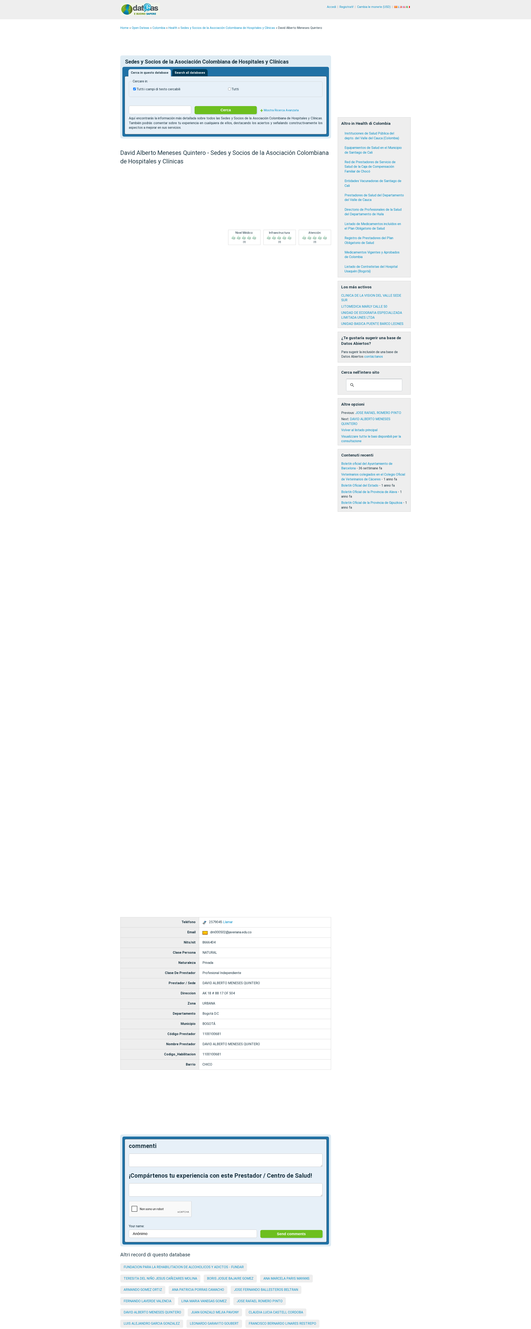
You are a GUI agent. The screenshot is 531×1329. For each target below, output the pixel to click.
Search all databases (190, 73)
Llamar (228, 922)
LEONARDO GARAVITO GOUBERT (214, 1323)
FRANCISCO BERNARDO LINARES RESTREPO (282, 1323)
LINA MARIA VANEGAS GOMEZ (204, 1301)
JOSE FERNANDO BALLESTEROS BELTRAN (266, 1290)
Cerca (225, 110)
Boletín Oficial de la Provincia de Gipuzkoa (371, 503)
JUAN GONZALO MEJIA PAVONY (215, 1312)
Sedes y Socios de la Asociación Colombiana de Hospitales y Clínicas (227, 28)
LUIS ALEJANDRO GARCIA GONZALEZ (152, 1323)
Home (124, 28)
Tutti (235, 89)
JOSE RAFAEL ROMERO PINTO (260, 1301)
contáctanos (373, 357)
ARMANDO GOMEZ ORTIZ (143, 1290)
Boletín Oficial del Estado (359, 485)
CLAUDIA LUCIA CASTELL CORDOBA (276, 1312)
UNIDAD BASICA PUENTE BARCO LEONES (372, 324)
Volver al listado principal (359, 430)
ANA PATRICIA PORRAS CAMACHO (198, 1290)
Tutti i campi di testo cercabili (158, 89)
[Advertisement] (244, 42)
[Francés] (400, 7)
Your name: (136, 1226)
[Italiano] (409, 7)
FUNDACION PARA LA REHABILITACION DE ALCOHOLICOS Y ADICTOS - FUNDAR (184, 1267)
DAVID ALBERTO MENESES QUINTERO (152, 1312)
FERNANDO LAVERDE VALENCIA (147, 1301)
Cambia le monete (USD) (374, 7)
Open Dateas (140, 28)
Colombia (158, 28)
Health (172, 28)
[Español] (396, 7)
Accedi (331, 7)
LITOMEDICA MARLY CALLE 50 (364, 306)
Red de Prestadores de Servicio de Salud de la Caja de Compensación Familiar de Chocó (370, 166)
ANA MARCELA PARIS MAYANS (286, 1278)
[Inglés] (404, 7)
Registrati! (346, 7)
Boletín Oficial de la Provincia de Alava (369, 492)
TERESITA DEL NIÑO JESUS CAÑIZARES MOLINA (160, 1278)
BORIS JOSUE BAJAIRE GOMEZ (230, 1278)
